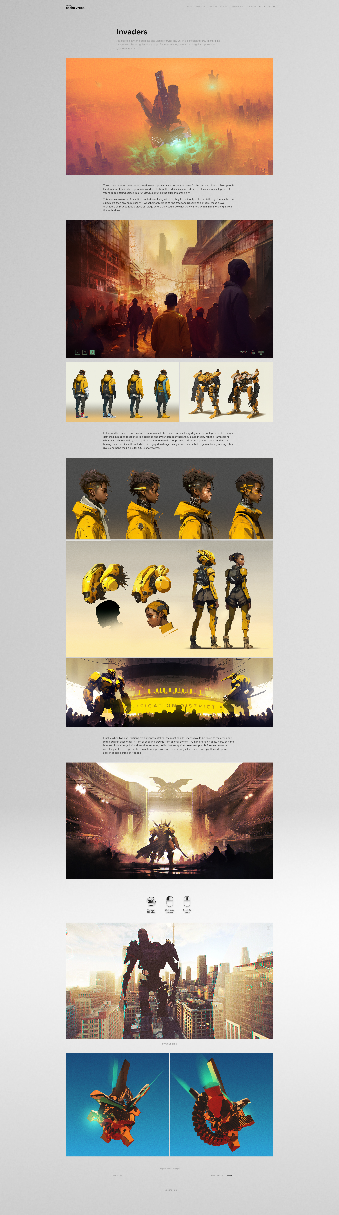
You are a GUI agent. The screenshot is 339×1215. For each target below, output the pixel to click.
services (117, 1175)
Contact (224, 6)
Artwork (251, 6)
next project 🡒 (221, 1175)
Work (190, 6)
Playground (238, 6)
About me (200, 6)
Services (213, 6)
